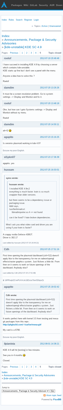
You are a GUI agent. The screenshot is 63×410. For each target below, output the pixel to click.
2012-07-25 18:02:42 (49, 287)
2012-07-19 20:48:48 (49, 58)
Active (44, 26)
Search (19, 20)
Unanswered (55, 26)
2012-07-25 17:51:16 (49, 249)
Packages (16, 5)
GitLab (33, 5)
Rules (11, 20)
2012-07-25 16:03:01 (49, 170)
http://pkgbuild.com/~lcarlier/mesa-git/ (22, 324)
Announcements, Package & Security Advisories (29, 375)
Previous (14, 53)
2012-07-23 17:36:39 (49, 157)
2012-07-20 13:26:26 (49, 87)
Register (28, 20)
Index (4, 20)
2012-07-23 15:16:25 (49, 137)
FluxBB (57, 399)
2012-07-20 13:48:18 (49, 103)
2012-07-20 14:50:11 (49, 124)
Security (43, 5)
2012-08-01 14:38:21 (49, 343)
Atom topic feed (53, 395)
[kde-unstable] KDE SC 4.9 (23, 47)
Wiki (26, 5)
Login (36, 20)
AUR (52, 5)
